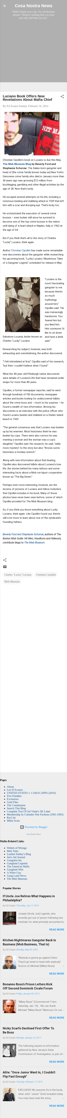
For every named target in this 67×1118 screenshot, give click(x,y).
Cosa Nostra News (33, 5)
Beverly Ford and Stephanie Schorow (23, 534)
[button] (62, 97)
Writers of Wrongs (17, 847)
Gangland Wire (15, 869)
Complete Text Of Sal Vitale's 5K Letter (28, 811)
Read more (56, 929)
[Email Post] (5, 567)
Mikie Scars (13, 820)
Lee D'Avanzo (15, 789)
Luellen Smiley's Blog (19, 854)
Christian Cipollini (20, 250)
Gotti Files (12, 802)
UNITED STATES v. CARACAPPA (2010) (31, 792)
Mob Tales (12, 851)
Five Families (14, 796)
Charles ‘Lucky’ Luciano (17, 574)
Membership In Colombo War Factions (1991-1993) (35, 814)
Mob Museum (12, 581)
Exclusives (13, 799)
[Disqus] (33, 631)
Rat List (11, 817)
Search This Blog (16, 808)
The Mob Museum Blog (17, 164)
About (10, 786)
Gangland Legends (17, 863)
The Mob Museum (34, 542)
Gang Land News (16, 875)
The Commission (16, 805)
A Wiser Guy (14, 872)
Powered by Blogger (35, 827)
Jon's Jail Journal (16, 857)
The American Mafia (18, 866)
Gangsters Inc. (15, 860)
